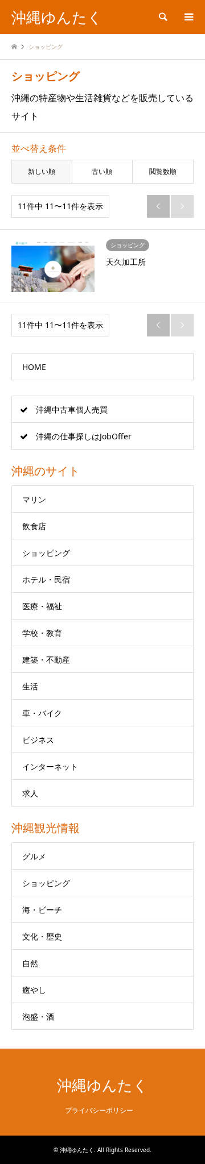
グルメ (34, 856)
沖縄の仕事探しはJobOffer (84, 436)
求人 (30, 793)
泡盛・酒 (38, 1016)
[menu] (188, 17)
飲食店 (34, 526)
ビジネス (38, 739)
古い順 (102, 171)
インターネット (50, 766)
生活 (30, 686)
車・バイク (42, 713)
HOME (34, 366)
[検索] (162, 17)
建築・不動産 (46, 659)
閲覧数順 (163, 171)
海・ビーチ (42, 909)
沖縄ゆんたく (102, 1085)
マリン (34, 499)
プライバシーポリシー (99, 1110)
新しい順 (41, 171)
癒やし (34, 989)
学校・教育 (42, 632)
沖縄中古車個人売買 (72, 409)
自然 (30, 963)
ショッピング (46, 552)
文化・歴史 (42, 936)
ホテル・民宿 (46, 579)
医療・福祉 (42, 606)
